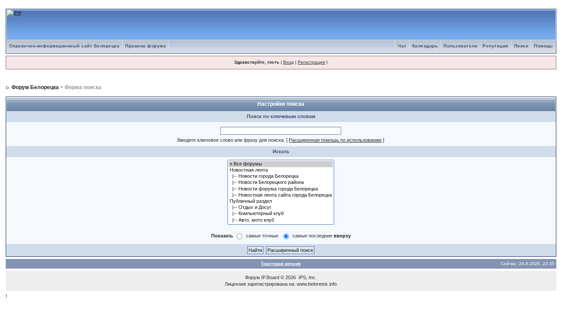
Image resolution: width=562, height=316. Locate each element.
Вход (288, 62)
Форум (252, 277)
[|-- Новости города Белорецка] (281, 176)
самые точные (262, 235)
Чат (402, 45)
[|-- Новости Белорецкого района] (281, 183)
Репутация (495, 45)
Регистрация (311, 62)
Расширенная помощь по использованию (335, 140)
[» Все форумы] (281, 164)
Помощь (543, 45)
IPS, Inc (307, 277)
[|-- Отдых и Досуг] (281, 208)
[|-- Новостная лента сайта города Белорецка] (281, 195)
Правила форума (145, 45)
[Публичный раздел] (281, 201)
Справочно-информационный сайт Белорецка (64, 45)
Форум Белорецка (35, 87)
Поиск (521, 45)
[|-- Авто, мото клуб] (281, 220)
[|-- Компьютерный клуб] (281, 214)
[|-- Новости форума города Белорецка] (281, 189)
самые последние (321, 235)
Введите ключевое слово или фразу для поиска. (231, 140)
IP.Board (270, 277)
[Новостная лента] (281, 170)
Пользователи (460, 45)
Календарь (425, 45)
